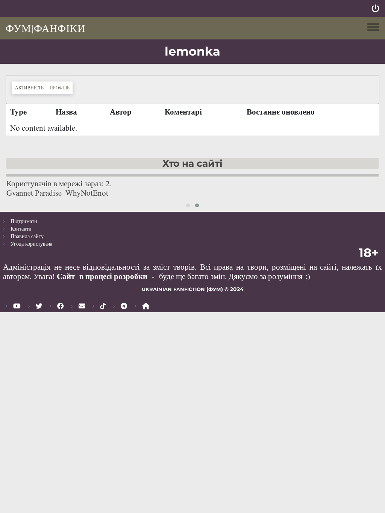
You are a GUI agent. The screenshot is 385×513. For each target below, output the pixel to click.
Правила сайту (27, 236)
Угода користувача (31, 243)
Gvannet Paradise (34, 192)
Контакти (21, 228)
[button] (187, 205)
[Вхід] (375, 8)
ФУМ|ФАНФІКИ (45, 28)
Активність (31, 87)
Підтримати (24, 221)
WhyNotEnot (86, 192)
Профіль (60, 87)
